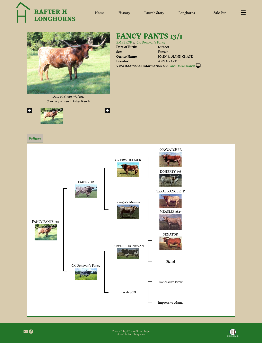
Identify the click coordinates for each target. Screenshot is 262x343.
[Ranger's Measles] (128, 211)
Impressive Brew (171, 281)
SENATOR (170, 234)
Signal (170, 261)
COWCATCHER (170, 149)
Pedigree (35, 138)
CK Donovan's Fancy (151, 42)
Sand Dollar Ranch (181, 65)
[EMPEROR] (86, 190)
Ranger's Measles (128, 202)
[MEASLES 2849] (170, 221)
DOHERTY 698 (170, 171)
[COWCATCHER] (170, 159)
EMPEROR (124, 42)
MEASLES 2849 (171, 211)
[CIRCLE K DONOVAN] (128, 253)
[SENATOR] (170, 242)
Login (147, 331)
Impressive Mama (170, 302)
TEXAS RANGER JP (170, 191)
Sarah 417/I (128, 292)
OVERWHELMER (128, 160)
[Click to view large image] (68, 62)
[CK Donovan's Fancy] (86, 273)
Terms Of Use (135, 331)
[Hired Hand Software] (232, 335)
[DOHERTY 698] (170, 179)
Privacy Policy (119, 331)
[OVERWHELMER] (128, 169)
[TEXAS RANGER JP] (170, 200)
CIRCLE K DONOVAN (128, 246)
